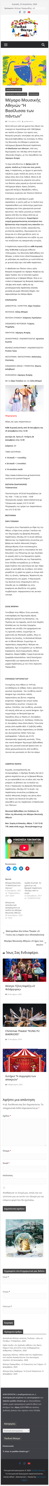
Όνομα (7, 1150)
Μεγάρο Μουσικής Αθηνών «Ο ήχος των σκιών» (23, 943)
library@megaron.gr (33, 826)
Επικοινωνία (8, 1446)
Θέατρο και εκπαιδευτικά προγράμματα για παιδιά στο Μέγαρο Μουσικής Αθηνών (13, 907)
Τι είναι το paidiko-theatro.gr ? (16, 1451)
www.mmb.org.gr (16, 826)
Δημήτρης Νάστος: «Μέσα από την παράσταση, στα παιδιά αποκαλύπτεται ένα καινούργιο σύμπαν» (23, 1357)
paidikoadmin (28, 121)
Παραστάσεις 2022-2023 (13, 89)
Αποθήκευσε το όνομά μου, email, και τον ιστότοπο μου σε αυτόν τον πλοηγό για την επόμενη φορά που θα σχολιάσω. (23, 1196)
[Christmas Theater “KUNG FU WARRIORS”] (24, 1005)
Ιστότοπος (8, 1175)
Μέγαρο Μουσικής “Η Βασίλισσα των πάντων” (13, 885)
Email (6, 1163)
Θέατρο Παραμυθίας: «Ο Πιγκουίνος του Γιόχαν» (23, 1364)
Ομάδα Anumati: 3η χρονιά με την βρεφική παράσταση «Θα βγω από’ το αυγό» (33, 888)
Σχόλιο (7, 1115)
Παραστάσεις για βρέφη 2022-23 (16, 94)
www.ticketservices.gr (33, 500)
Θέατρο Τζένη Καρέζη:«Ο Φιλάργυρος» (20, 987)
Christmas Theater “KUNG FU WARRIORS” (22, 1032)
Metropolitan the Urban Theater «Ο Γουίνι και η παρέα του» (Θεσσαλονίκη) (25, 933)
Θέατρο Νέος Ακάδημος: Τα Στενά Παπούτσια (22, 1371)
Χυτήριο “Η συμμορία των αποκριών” (20, 1077)
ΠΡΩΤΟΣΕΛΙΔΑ (34, 94)
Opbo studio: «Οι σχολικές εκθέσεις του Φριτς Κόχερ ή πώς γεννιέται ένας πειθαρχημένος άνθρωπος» (22, 1348)
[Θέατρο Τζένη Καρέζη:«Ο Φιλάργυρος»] (24, 960)
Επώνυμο (7, 1306)
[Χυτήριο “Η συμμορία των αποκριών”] (24, 1050)
